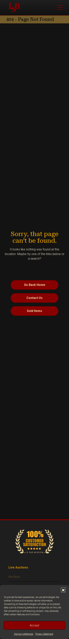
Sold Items (34, 311)
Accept (34, 625)
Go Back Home (34, 285)
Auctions (14, 576)
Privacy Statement (44, 634)
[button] (63, 590)
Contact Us (34, 298)
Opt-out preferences (23, 634)
